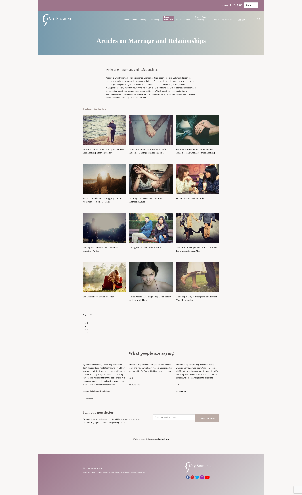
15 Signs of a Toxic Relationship (145, 247)
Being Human (167, 18)
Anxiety (143, 20)
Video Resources (183, 20)
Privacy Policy (141, 473)
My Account (227, 20)
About (134, 20)
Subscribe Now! (207, 418)
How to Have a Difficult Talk (190, 198)
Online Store (243, 20)
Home (126, 20)
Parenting (155, 20)
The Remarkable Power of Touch (98, 296)
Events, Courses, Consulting (202, 18)
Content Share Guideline (128, 473)
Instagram (163, 439)
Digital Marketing (102, 473)
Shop (214, 20)
